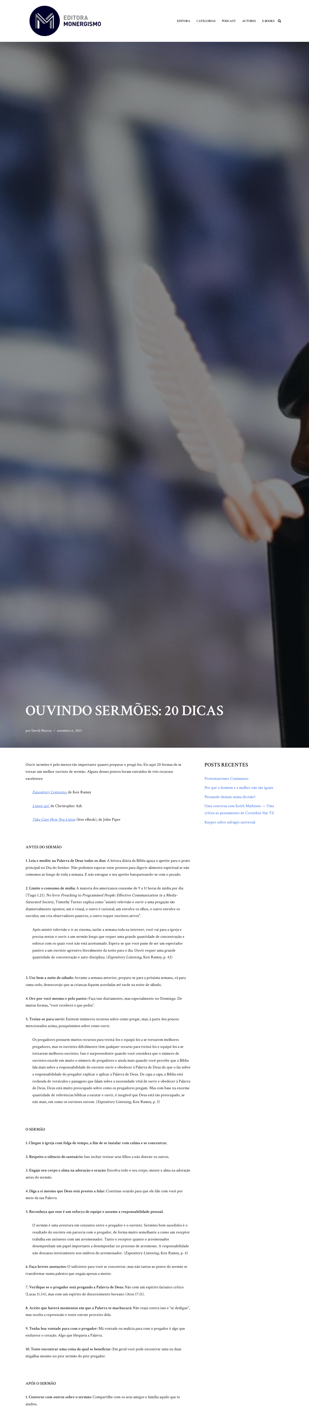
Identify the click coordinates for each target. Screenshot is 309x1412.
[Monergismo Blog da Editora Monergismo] (65, 21)
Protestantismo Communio (226, 778)
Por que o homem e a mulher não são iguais (238, 787)
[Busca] (279, 21)
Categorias (206, 21)
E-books (268, 21)
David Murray (41, 730)
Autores (249, 21)
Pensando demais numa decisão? (229, 796)
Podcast (229, 21)
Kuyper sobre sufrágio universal (229, 822)
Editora (183, 21)
